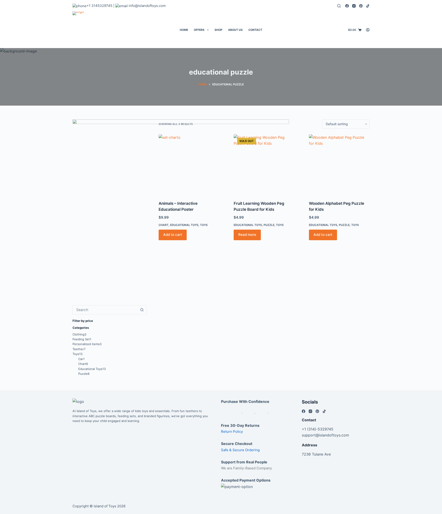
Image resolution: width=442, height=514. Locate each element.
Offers (199, 30)
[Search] (339, 6)
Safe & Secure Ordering (240, 450)
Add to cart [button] (323, 234)
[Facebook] (347, 6)
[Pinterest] (361, 6)
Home (184, 30)
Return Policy (232, 431)
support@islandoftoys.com (325, 435)
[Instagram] (354, 6)
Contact (255, 30)
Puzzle (344, 225)
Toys (355, 225)
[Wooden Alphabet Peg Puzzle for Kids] (339, 164)
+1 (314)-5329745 (317, 429)
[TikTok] (367, 6)
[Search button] (142, 309)
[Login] (367, 30)
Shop (218, 30)
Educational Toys (323, 225)
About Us (235, 30)
